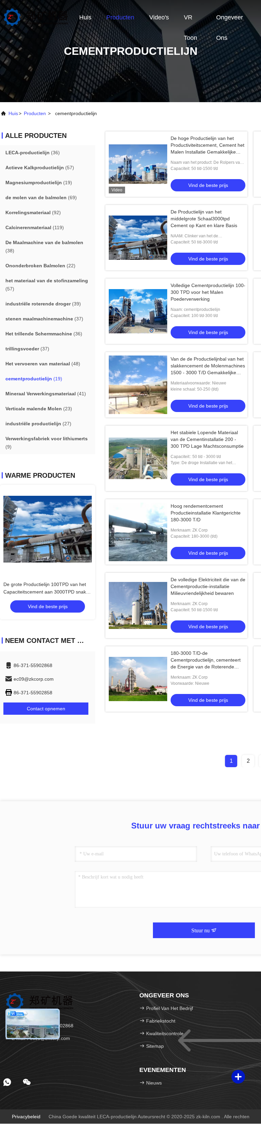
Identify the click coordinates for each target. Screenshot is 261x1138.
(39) (43, 303)
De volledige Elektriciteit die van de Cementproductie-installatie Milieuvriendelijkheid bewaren (208, 586)
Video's (159, 17)
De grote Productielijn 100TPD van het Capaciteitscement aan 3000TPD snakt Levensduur (45, 592)
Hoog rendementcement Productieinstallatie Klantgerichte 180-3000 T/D (206, 512)
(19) (38, 182)
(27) (38, 423)
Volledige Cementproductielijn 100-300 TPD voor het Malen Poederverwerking (208, 292)
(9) (46, 442)
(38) (44, 246)
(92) (33, 212)
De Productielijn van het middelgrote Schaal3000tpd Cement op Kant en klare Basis (204, 218)
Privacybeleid (26, 1116)
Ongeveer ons (229, 21)
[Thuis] (36, 17)
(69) (41, 197)
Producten (120, 17)
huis (13, 113)
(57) (39, 167)
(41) (45, 393)
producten (35, 113)
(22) (40, 265)
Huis (85, 17)
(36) (32, 152)
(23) (38, 408)
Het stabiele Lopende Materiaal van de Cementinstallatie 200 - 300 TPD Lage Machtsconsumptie (207, 439)
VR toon (190, 21)
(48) (42, 363)
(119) (34, 227)
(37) (44, 318)
